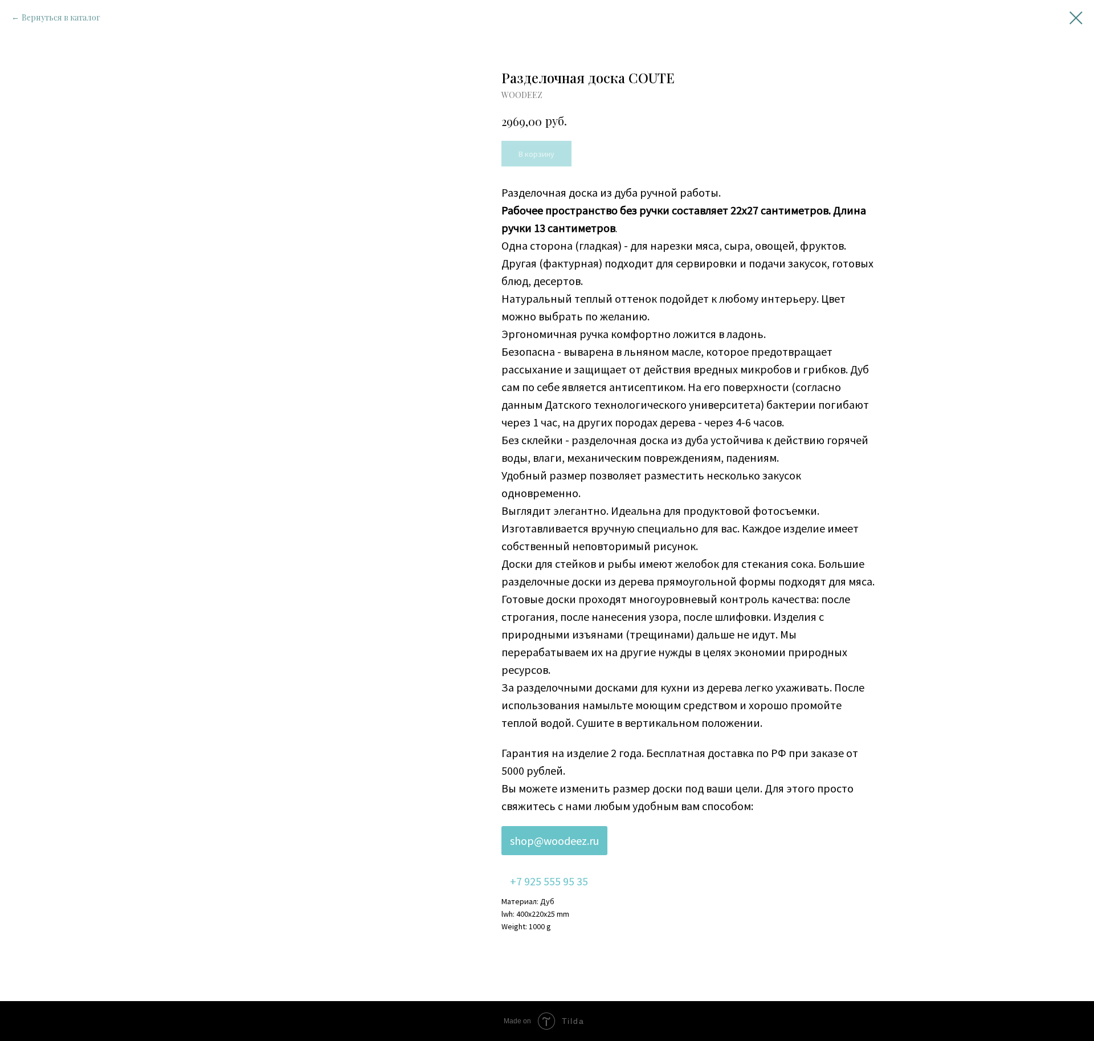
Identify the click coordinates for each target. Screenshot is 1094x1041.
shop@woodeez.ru (554, 840)
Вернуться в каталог (61, 17)
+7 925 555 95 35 (549, 881)
